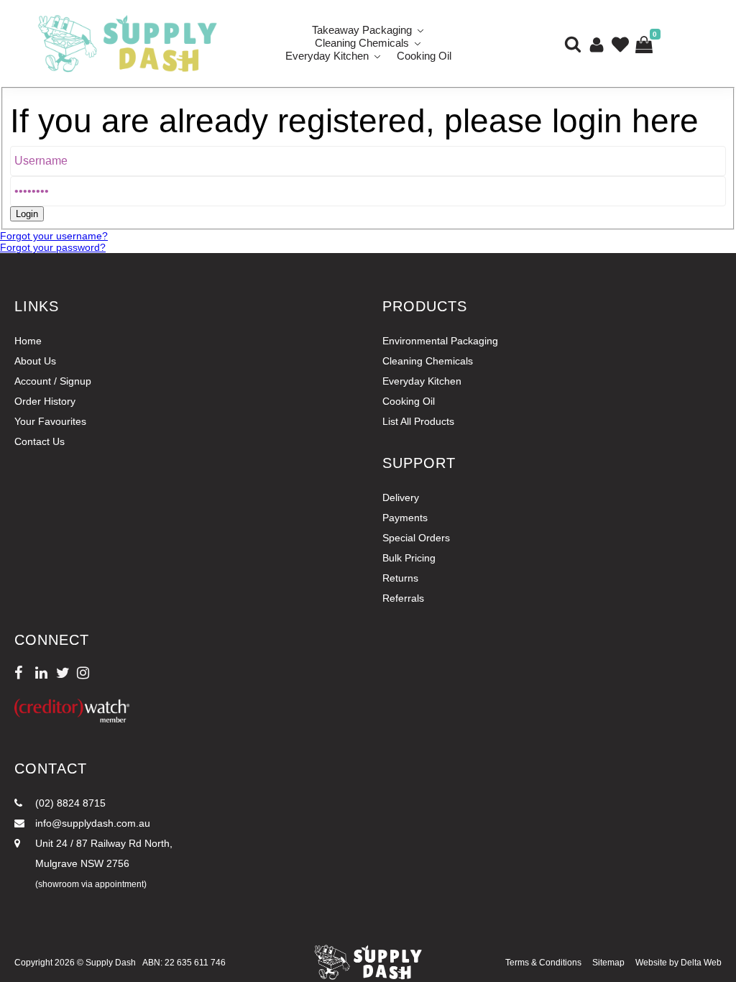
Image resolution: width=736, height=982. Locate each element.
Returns (400, 578)
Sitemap (608, 963)
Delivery (400, 497)
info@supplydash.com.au (91, 823)
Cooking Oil (424, 56)
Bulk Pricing (409, 558)
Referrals (403, 598)
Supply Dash (111, 963)
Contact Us (39, 441)
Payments (405, 517)
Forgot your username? (54, 236)
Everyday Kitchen (327, 56)
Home (28, 341)
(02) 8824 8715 (69, 803)
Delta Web (701, 963)
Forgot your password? (53, 247)
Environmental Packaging (440, 341)
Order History (44, 401)
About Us (35, 361)
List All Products (418, 421)
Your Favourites (50, 421)
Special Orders (416, 537)
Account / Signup (52, 381)
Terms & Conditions (543, 963)
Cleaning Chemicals (427, 361)
